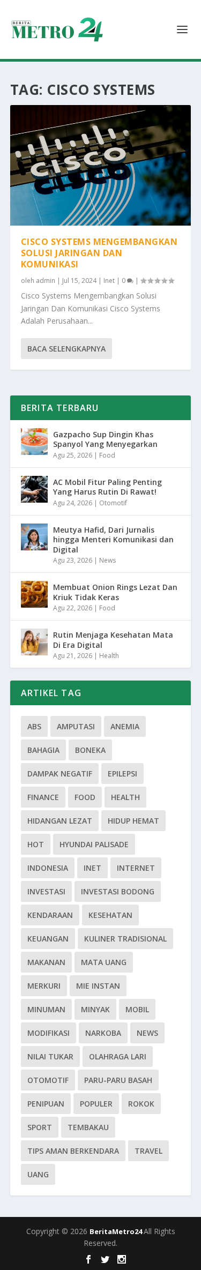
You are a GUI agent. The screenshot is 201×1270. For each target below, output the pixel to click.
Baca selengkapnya (66, 348)
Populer (96, 1104)
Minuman (46, 1009)
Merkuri (44, 986)
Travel (148, 1151)
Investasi (46, 891)
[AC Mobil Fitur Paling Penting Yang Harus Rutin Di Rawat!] (34, 489)
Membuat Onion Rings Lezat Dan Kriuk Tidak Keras (115, 592)
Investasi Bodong (117, 891)
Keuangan (48, 938)
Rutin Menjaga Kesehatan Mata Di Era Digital (113, 639)
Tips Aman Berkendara (73, 1151)
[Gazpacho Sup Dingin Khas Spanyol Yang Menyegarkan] (34, 441)
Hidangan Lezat (59, 821)
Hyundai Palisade (94, 844)
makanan (46, 962)
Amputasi (76, 726)
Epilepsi (122, 773)
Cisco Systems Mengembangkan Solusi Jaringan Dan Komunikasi (99, 253)
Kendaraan (50, 915)
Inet (109, 280)
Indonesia (47, 868)
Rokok (141, 1104)
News (107, 560)
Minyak (95, 1009)
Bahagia (43, 750)
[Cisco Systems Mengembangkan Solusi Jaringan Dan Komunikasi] (100, 165)
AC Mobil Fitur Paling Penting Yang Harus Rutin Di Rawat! (107, 487)
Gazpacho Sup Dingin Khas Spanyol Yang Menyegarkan (105, 439)
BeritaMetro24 (117, 1231)
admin (45, 280)
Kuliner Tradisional (125, 938)
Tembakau (88, 1127)
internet (136, 868)
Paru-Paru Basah (118, 1080)
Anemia (124, 726)
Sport (39, 1127)
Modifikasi (48, 1033)
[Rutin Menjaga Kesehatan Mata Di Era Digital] (34, 642)
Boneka (90, 750)
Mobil (137, 1009)
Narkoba (103, 1033)
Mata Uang (103, 962)
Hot (35, 844)
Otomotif (113, 502)
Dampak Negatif (59, 773)
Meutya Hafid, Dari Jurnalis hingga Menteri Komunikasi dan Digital (113, 539)
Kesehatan (110, 915)
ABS (34, 726)
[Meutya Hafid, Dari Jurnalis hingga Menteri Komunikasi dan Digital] (34, 537)
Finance (43, 797)
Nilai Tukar (50, 1056)
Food (107, 455)
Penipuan (45, 1104)
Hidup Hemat (133, 821)
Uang (38, 1174)
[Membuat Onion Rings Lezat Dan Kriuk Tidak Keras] (34, 594)
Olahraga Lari (117, 1056)
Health (109, 655)
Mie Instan (98, 986)
